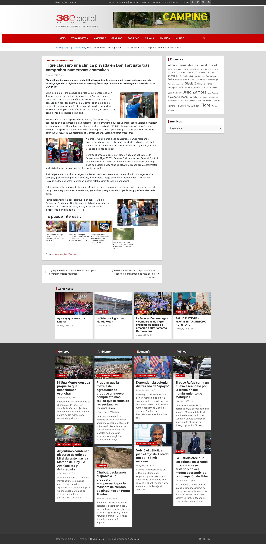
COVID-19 (50, 60)
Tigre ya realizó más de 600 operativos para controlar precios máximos (72, 272)
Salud (215, 101)
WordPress (133, 538)
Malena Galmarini (178, 96)
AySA (170, 69)
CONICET (190, 72)
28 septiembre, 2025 (66, 397)
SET (197, 106)
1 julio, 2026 (102, 325)
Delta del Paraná (181, 80)
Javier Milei (199, 87)
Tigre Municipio (64, 60)
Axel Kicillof (209, 65)
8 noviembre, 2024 (105, 498)
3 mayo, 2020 (52, 75)
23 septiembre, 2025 (145, 390)
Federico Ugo (213, 80)
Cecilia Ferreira (207, 69)
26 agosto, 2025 (183, 480)
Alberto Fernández (180, 65)
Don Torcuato (70, 254)
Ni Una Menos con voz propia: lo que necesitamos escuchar (73, 388)
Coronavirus (202, 72)
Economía (143, 351)
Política (176, 2)
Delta (171, 79)
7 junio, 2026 (142, 335)
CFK (216, 69)
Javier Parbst (212, 88)
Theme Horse (97, 538)
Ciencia (167, 2)
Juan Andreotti (174, 93)
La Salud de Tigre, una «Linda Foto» (111, 320)
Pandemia (184, 101)
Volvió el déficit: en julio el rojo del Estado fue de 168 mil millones (152, 456)
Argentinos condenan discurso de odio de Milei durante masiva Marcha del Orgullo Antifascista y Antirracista (73, 460)
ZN (71, 312)
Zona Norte (122, 2)
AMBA (197, 66)
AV (59, 312)
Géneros (145, 2)
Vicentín (171, 110)
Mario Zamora (196, 97)
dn (61, 75)
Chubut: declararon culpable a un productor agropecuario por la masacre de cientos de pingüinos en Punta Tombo (113, 483)
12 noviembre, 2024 (106, 412)
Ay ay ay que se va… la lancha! (71, 320)
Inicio (111, 2)
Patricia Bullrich (195, 101)
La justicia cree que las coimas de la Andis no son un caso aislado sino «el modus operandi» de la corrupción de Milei (192, 467)
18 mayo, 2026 (182, 328)
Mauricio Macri (173, 101)
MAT (217, 97)
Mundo (186, 2)
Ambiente (134, 2)
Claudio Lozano (176, 72)
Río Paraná (207, 101)
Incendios (188, 88)
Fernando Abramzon (175, 84)
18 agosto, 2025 (143, 465)
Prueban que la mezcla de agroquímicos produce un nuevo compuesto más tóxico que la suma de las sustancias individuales (113, 395)
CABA (186, 69)
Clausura (59, 254)
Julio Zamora (195, 92)
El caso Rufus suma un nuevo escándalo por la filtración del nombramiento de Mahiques (192, 390)
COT (213, 72)
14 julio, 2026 (63, 325)
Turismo (214, 106)
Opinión (151, 376)
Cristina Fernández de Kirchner (192, 76)
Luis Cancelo (213, 93)
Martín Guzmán (209, 97)
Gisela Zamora (195, 83)
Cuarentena (211, 76)
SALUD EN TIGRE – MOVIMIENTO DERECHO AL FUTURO (191, 321)
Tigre (205, 105)
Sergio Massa (186, 105)
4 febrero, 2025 (64, 473)
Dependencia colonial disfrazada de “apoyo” (152, 384)
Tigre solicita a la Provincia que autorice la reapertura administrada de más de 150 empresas (132, 273)
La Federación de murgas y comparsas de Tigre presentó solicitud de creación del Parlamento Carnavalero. (152, 325)
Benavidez (178, 69)
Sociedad (156, 2)
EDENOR (203, 80)
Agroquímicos (104, 376)
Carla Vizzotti (195, 69)
